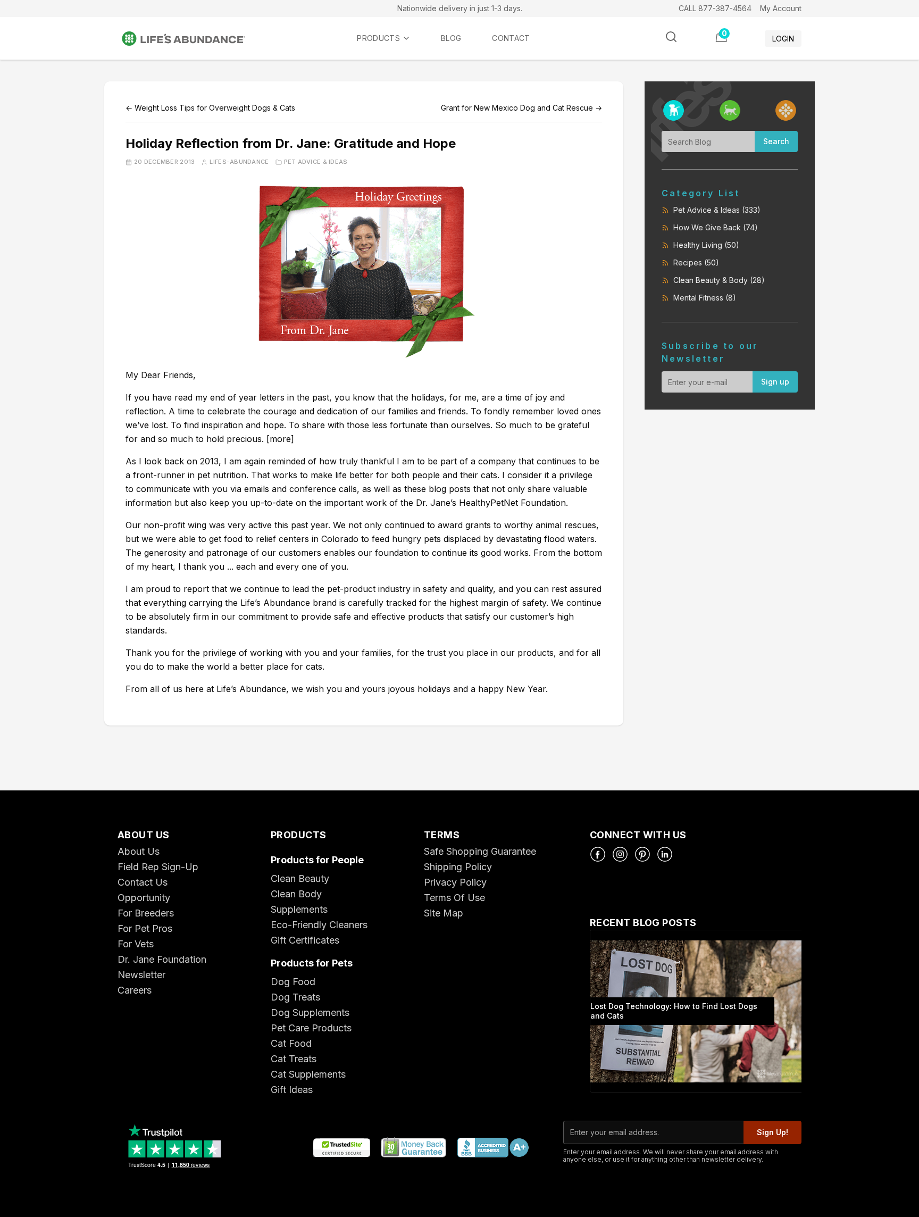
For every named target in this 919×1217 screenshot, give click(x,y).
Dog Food (293, 981)
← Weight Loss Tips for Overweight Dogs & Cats (210, 107)
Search (776, 141)
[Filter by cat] (730, 110)
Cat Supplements (308, 1074)
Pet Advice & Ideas (316, 162)
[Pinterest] (642, 854)
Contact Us (143, 882)
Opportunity (144, 897)
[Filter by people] (786, 110)
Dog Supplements (310, 1012)
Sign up (775, 381)
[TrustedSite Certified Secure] (341, 1148)
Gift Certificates (305, 940)
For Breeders (146, 913)
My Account (780, 8)
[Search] (671, 36)
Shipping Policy (458, 866)
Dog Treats (295, 997)
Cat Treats (293, 1058)
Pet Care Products (311, 1027)
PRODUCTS (378, 38)
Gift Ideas (292, 1089)
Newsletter (141, 974)
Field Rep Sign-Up (158, 866)
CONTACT (511, 38)
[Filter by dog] (674, 110)
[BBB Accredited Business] (492, 1148)
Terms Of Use (454, 897)
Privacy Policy (455, 882)
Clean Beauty (300, 878)
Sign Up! (772, 1132)
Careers (135, 990)
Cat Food (291, 1043)
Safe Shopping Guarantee (480, 851)
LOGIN (783, 38)
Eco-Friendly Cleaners (319, 924)
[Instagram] (620, 854)
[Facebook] (598, 854)
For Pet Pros (145, 928)
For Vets (136, 943)
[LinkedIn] (665, 854)
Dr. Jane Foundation (162, 959)
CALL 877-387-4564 (715, 8)
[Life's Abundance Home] (192, 38)
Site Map (443, 913)
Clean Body (296, 893)
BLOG (451, 38)
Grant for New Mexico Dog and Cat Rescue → (521, 107)
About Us (139, 851)
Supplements (299, 909)
